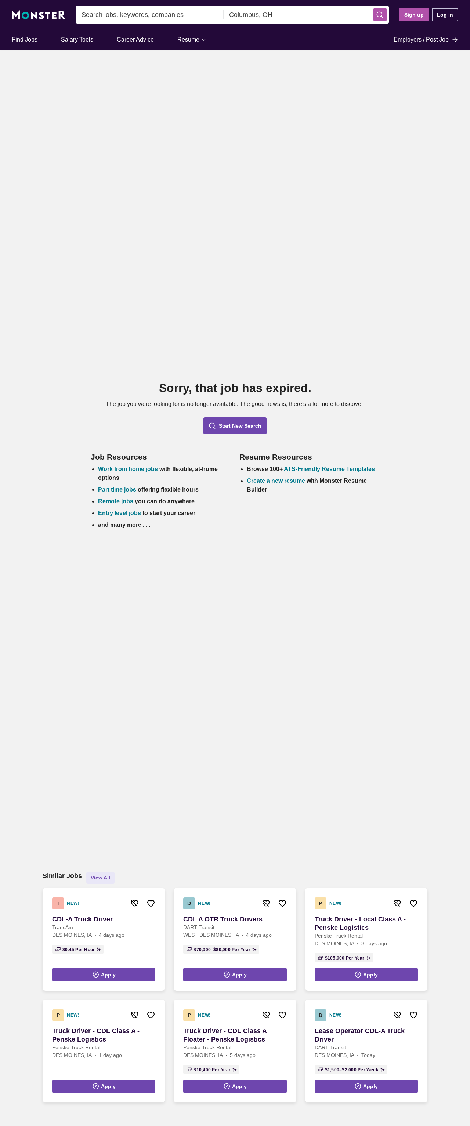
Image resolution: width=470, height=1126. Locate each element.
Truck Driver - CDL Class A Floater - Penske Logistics (225, 1035)
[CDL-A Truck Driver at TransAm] (103, 939)
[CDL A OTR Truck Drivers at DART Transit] (234, 939)
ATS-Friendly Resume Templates (329, 469)
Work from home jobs (128, 469)
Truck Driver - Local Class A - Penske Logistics (360, 923)
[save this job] (151, 903)
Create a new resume (277, 481)
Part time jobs (117, 489)
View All (100, 878)
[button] (380, 14)
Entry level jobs (119, 513)
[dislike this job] (135, 903)
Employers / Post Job (421, 39)
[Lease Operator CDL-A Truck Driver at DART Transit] (366, 1051)
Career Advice (135, 39)
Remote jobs (115, 501)
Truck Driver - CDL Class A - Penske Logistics (96, 1035)
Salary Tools (77, 39)
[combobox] (150, 15)
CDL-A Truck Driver (82, 919)
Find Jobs (24, 39)
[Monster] (38, 14)
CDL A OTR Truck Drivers (223, 919)
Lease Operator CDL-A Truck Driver (360, 1035)
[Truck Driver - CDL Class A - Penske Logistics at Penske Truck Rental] (103, 1051)
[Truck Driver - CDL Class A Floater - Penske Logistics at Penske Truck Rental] (234, 1051)
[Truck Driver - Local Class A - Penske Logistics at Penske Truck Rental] (366, 939)
